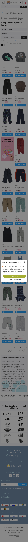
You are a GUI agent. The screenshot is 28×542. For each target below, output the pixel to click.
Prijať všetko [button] (14, 276)
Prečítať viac (5, 273)
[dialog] (14, 271)
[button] (14, 279)
